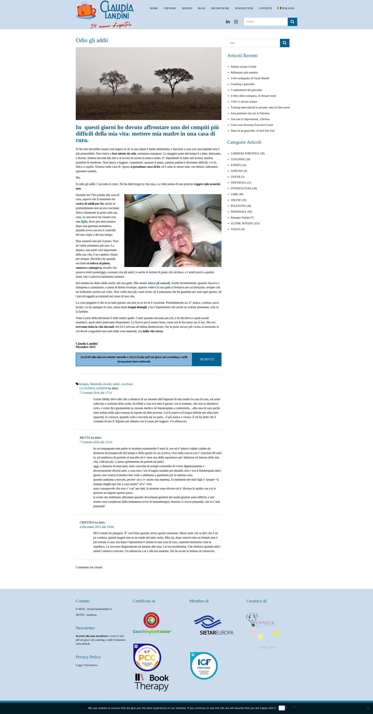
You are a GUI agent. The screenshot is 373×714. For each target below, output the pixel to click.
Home (154, 8)
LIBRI (234, 194)
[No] (368, 708)
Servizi (187, 8)
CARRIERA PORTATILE (245, 153)
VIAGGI (236, 229)
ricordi (107, 384)
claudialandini (93, 388)
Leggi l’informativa (87, 665)
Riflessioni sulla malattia (244, 72)
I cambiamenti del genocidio (246, 90)
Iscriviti (207, 359)
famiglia (83, 384)
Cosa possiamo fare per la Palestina (250, 113)
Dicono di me (220, 8)
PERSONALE (239, 211)
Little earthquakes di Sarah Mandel (250, 78)
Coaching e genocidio (242, 84)
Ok (281, 708)
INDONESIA (238, 182)
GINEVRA (237, 171)
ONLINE (236, 200)
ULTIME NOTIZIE (242, 223)
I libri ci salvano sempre (244, 101)
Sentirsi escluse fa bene (243, 66)
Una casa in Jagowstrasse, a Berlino (250, 119)
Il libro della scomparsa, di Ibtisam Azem (253, 95)
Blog (201, 8)
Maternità (96, 384)
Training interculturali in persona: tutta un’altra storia (260, 107)
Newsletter (244, 8)
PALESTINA (238, 205)
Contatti (265, 8)
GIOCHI (235, 176)
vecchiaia (127, 384)
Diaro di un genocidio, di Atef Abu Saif (253, 130)
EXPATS (236, 165)
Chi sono (170, 8)
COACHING (238, 159)
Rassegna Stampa (240, 217)
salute (116, 384)
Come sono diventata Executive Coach (252, 124)
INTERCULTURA (241, 188)
